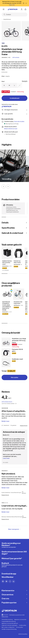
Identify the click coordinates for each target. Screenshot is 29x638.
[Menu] (3, 9)
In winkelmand (14, 98)
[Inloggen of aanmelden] (22, 9)
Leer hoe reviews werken (8, 403)
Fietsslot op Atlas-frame (17, 261)
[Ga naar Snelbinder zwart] (6, 362)
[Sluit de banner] (26, 3)
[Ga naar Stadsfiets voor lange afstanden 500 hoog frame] (6, 342)
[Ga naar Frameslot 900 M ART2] (6, 352)
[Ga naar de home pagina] (12, 9)
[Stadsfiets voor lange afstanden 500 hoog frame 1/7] (11, 31)
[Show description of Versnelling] (22, 178)
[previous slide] (3, 186)
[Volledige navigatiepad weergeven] (2, 19)
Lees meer (6, 458)
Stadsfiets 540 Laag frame (18, 302)
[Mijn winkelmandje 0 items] (25, 9)
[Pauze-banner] (23, 3)
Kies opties (14, 377)
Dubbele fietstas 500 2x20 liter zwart (7, 262)
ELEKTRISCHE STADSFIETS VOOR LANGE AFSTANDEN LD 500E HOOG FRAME (6, 306)
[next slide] (8, 186)
